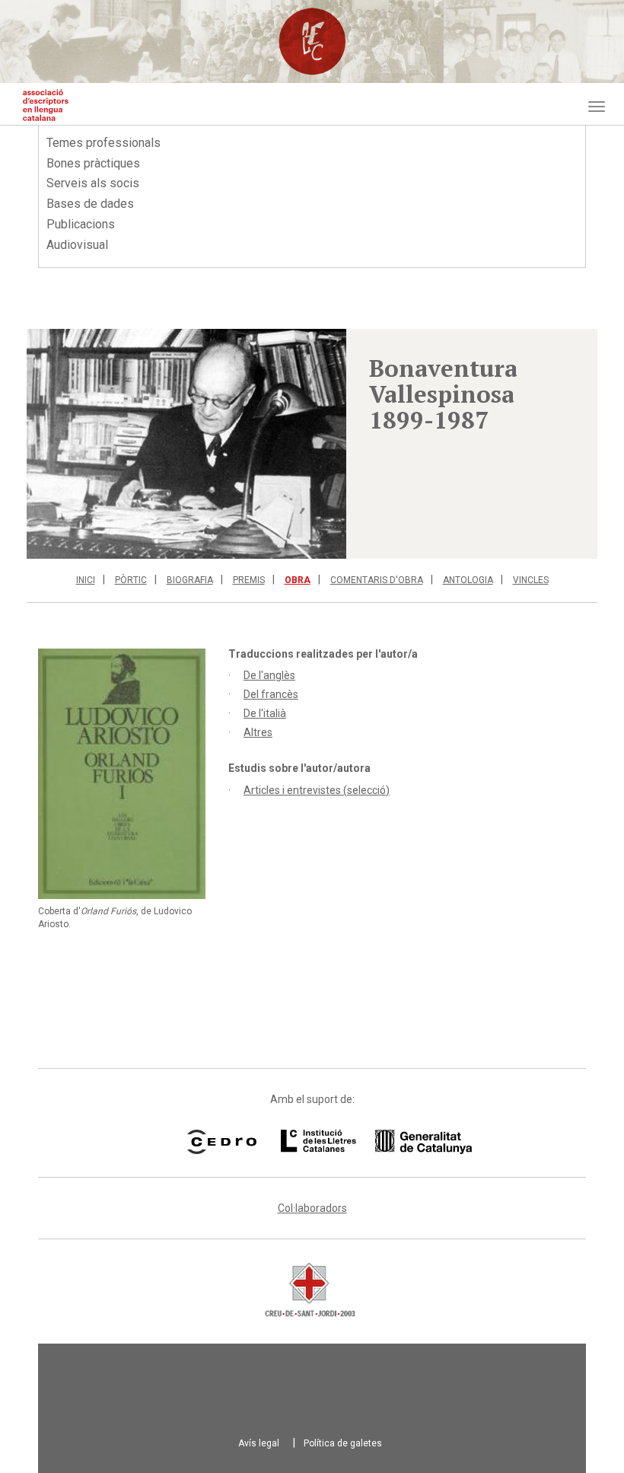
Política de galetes (343, 1443)
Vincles (531, 580)
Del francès (271, 694)
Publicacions (80, 224)
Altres (258, 732)
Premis (249, 580)
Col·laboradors (312, 1208)
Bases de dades (90, 203)
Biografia (190, 580)
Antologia (468, 580)
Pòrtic (131, 580)
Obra (297, 580)
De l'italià (265, 713)
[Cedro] (221, 1142)
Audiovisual (77, 245)
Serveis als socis (92, 183)
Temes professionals (103, 143)
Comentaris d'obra (376, 580)
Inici (85, 580)
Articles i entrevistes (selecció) (317, 790)
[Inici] (45, 105)
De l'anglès (269, 675)
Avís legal (258, 1443)
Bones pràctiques (93, 163)
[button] (186, 444)
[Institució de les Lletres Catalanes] (357, 1142)
